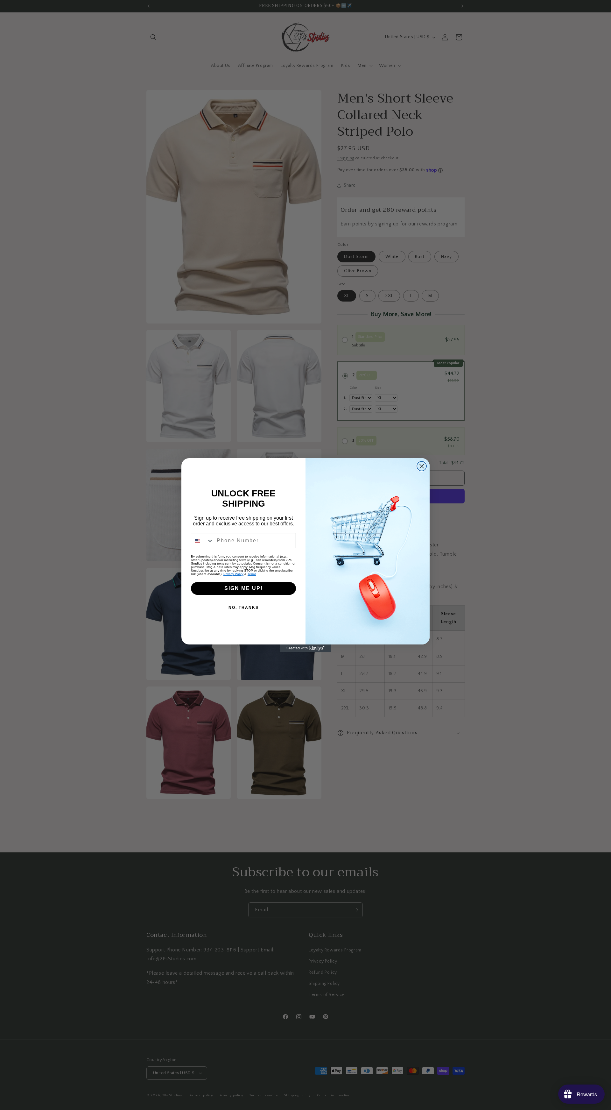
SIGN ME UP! (243, 588)
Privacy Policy (233, 574)
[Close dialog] (421, 466)
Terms (252, 574)
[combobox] (202, 540)
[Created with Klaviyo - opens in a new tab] (305, 648)
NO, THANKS (243, 607)
